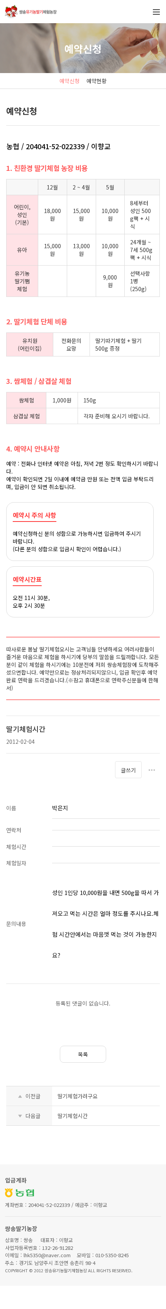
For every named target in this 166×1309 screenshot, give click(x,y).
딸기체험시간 (73, 1116)
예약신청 (69, 81)
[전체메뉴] (156, 12)
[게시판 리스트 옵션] (152, 769)
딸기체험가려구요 (78, 1096)
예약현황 (96, 81)
